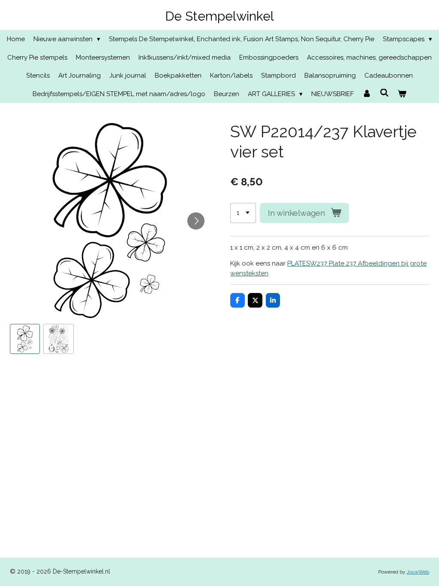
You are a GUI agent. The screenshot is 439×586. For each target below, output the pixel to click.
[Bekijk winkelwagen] (402, 94)
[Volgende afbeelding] (195, 221)
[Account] (367, 94)
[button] (25, 339)
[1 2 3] (243, 213)
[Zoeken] (384, 93)
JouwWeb (417, 572)
